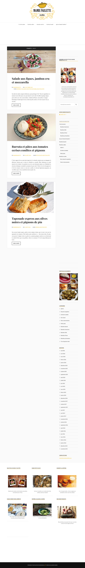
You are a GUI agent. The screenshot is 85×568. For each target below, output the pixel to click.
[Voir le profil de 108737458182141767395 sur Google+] (65, 114)
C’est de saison (21, 24)
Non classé (63, 317)
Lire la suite (16, 105)
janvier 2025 (63, 395)
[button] (64, 278)
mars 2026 (63, 356)
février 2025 (63, 392)
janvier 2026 (63, 362)
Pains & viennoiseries (64, 162)
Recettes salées (31, 24)
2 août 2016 (27, 227)
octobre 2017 (64, 404)
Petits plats (39, 155)
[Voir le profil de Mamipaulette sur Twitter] (61, 114)
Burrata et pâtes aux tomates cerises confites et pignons (30, 148)
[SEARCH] (76, 104)
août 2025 (63, 377)
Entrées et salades (64, 150)
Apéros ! (62, 147)
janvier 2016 (63, 442)
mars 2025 (63, 389)
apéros (37, 227)
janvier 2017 (63, 416)
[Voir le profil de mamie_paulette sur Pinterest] (64, 114)
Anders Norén (54, 565)
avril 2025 (63, 386)
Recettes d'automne (32, 88)
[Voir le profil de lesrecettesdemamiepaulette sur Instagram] (62, 114)
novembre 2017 (64, 401)
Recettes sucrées (40, 24)
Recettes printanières (64, 135)
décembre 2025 (64, 365)
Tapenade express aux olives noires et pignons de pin (29, 220)
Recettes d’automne (64, 126)
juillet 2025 (63, 380)
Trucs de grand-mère (65, 341)
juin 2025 (63, 383)
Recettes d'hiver (64, 335)
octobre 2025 (64, 371)
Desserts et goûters (65, 311)
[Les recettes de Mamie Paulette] (42, 18)
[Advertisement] (42, 35)
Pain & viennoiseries (65, 320)
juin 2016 (63, 434)
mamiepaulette (17, 87)
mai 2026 (63, 350)
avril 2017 (63, 413)
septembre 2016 (64, 425)
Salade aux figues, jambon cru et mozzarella (30, 80)
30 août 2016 (28, 155)
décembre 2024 (64, 398)
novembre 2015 (64, 448)
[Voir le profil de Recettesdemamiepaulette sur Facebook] (59, 114)
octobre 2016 (64, 422)
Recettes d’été (63, 129)
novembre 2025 (64, 368)
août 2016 (63, 428)
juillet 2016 (63, 431)
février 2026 (63, 359)
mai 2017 (63, 410)
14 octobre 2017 (29, 87)
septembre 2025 (64, 374)
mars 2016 (63, 437)
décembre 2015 (64, 445)
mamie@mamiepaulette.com (65, 458)
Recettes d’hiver (63, 132)
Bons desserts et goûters (65, 159)
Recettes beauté (50, 24)
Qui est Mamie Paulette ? (61, 24)
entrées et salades (21, 88)
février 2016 (63, 439)
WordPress (41, 565)
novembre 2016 (64, 419)
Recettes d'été (40, 88)
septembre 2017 (64, 407)
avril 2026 (63, 353)
